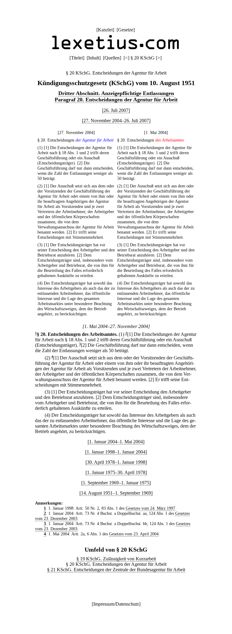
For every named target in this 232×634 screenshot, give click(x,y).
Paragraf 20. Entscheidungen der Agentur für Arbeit (116, 100)
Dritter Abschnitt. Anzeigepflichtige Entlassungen (116, 93)
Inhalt (93, 57)
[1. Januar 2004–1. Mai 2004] (116, 441)
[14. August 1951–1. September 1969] (116, 492)
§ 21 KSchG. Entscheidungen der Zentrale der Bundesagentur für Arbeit (116, 569)
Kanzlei (105, 29)
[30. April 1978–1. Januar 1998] (116, 462)
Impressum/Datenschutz (116, 604)
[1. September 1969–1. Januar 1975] (116, 482)
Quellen (112, 57)
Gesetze (125, 29)
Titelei (77, 57)
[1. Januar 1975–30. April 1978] (116, 472)
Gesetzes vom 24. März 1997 (150, 508)
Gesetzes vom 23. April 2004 (134, 533)
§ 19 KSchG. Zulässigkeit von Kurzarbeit (116, 558)
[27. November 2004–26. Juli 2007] (116, 120)
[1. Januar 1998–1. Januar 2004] (116, 451)
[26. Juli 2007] (116, 110)
